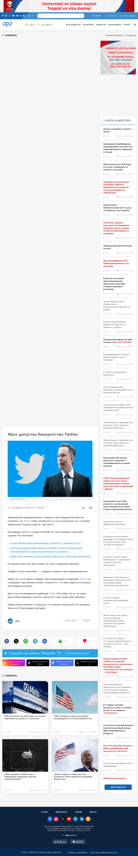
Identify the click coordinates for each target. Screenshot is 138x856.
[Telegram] (17, 16)
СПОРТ (126, 25)
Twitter (27, 521)
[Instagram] (6, 15)
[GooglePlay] (60, 842)
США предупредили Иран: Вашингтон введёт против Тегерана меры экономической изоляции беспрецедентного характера (46, 550)
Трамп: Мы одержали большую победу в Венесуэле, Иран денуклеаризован (50, 556)
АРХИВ (78, 812)
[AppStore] (78, 842)
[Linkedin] (20, 16)
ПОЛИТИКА (88, 25)
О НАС (44, 812)
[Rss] (24, 16)
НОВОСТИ (101, 25)
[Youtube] (13, 16)
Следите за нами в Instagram (16, 663)
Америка (131, 35)
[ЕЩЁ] (134, 25)
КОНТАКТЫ (61, 812)
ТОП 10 (93, 812)
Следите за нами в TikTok (40, 663)
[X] (10, 16)
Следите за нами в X (88, 663)
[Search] (81, 16)
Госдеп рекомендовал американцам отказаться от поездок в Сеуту (45, 543)
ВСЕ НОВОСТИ (73, 25)
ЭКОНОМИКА (114, 25)
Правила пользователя (77, 852)
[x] (62, 819)
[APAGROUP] (69, 835)
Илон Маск (71, 620)
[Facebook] (2, 15)
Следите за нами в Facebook (64, 663)
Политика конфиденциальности (104, 852)
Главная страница (114, 35)
